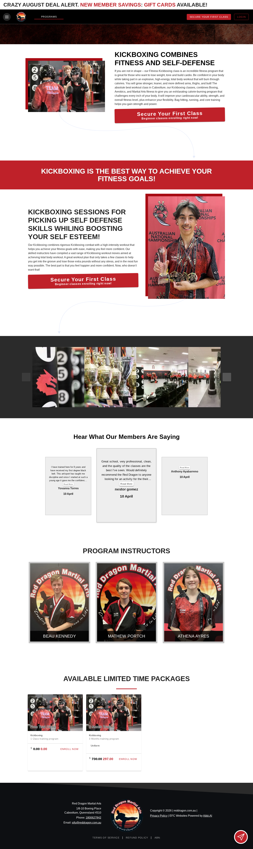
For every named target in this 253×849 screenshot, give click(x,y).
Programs (49, 16)
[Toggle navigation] (7, 17)
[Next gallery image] (227, 377)
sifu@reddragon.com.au (86, 822)
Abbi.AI (207, 815)
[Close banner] (245, 4)
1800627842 (93, 817)
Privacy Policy (158, 815)
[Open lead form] (241, 837)
